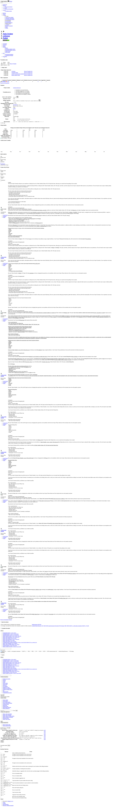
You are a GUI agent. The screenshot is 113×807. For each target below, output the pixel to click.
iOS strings (62, 625)
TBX (66, 625)
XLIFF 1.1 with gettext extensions (75, 625)
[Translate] (1, 81)
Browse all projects (8, 6)
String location (5, 691)
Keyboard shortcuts (8, 22)
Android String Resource (36, 625)
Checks (4, 10)
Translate (14, 63)
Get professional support (9, 19)
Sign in (4, 14)
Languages (5, 7)
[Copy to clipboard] (17, 97)
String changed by (6, 708)
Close (9, 745)
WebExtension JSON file (36, 624)
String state (5, 705)
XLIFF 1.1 (84, 625)
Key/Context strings (6, 702)
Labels (4, 682)
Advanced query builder (4, 696)
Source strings (5, 699)
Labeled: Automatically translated (18, 73)
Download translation (9, 54)
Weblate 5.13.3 (10, 801)
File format (2, 650)
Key (3, 690)
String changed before (7, 725)
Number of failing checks (7, 689)
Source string (5, 683)
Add (16, 710)
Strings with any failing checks (8, 716)
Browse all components (4, 82)
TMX (68, 625)
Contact (4, 803)
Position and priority (6, 678)
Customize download (9, 55)
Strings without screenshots (8, 717)
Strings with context (6, 719)
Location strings (6, 704)
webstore (6, 36)
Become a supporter (9, 25)
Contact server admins (9, 17)
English (9, 182)
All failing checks (8, 11)
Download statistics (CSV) (10, 49)
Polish (5, 38)
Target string (5, 684)
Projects (4, 5)
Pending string (5, 706)
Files (4, 53)
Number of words (6, 687)
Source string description (7, 703)
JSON (45, 625)
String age (5, 685)
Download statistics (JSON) (10, 50)
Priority (4, 681)
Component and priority (7, 692)
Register (4, 13)
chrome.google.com (17, 87)
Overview (5, 44)
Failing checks (8, 51)
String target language (7, 707)
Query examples (3, 728)
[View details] (1, 207)
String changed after (6, 724)
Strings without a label (16, 75)
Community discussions (9, 18)
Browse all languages (9, 8)
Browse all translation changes (6, 619)
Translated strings (15, 72)
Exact (14, 710)
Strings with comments (7, 714)
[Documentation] (0, 67)
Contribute (7, 24)
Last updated (5, 686)
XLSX (87, 625)
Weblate (10, 1)
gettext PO (58, 625)
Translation (5, 43)
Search (4, 45)
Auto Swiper (8, 34)
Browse (11, 63)
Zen (31, 71)
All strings (13, 71)
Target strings (5, 700)
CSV (42, 625)
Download (15, 104)
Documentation (8, 21)
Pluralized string (6, 718)
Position (4, 679)
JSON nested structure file (51, 625)
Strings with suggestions (7, 713)
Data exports (7, 52)
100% (8, 81)
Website (6, 27)
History (6, 47)
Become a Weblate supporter (8, 805)
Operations (5, 56)
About (6, 26)
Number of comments (7, 688)
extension (4, 81)
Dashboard (5, 4)
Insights (4, 46)
